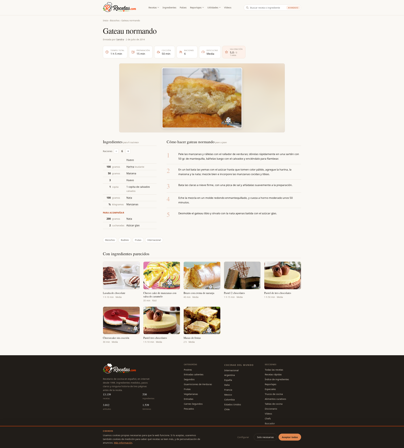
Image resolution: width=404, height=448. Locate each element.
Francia (228, 389)
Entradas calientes (193, 374)
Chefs (268, 418)
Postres (188, 369)
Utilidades (212, 7)
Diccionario (271, 408)
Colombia (229, 399)
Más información (123, 442)
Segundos (189, 379)
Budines (125, 240)
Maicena (131, 173)
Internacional (154, 240)
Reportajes (196, 7)
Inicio (105, 20)
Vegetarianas (191, 394)
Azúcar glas (133, 225)
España (228, 379)
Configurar (243, 437)
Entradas (188, 398)
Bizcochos (114, 20)
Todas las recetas (274, 369)
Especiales (270, 389)
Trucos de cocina (274, 394)
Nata (129, 197)
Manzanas (132, 204)
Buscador (270, 423)
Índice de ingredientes (277, 379)
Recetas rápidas (273, 374)
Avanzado (293, 7)
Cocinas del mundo (239, 364)
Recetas (153, 7)
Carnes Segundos (193, 403)
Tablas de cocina (273, 403)
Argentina (229, 375)
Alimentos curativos (275, 398)
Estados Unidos (232, 404)
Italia (227, 384)
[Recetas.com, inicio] (119, 7)
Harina (130, 166)
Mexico (228, 394)
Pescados (189, 408)
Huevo (130, 160)
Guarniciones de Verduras (198, 384)
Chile (227, 409)
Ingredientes (169, 7)
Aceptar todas (290, 437)
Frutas (138, 240)
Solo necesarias (265, 437)
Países (183, 7)
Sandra (120, 39)
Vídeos (227, 7)
